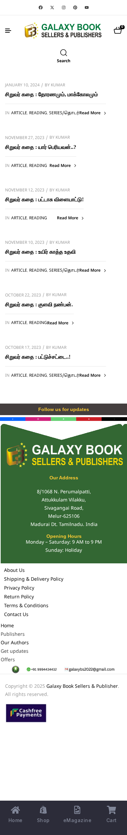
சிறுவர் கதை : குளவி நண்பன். (39, 304)
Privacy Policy (19, 588)
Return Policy (19, 597)
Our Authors (15, 643)
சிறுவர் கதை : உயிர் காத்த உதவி (40, 252)
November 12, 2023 (24, 190)
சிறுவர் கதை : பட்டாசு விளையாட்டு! (44, 199)
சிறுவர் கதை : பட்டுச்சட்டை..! (37, 357)
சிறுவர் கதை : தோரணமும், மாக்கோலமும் (51, 94)
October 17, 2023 (23, 347)
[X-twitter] (52, 7)
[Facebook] (41, 7)
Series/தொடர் (64, 113)
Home (7, 626)
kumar (58, 85)
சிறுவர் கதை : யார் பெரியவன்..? (40, 147)
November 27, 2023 (24, 138)
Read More (90, 113)
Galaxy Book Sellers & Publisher (82, 686)
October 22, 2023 (23, 295)
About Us (14, 571)
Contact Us (16, 615)
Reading (38, 113)
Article (19, 113)
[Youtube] (87, 7)
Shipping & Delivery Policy (33, 579)
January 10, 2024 (22, 85)
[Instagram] (64, 7)
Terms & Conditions (26, 606)
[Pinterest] (75, 7)
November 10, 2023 (24, 242)
